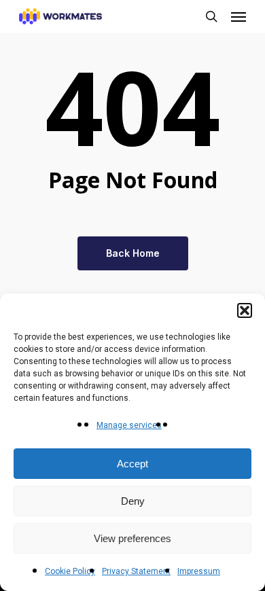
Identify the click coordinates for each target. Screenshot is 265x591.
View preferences (132, 538)
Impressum (198, 571)
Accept (132, 463)
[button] (244, 310)
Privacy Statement (136, 571)
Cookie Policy (70, 571)
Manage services (129, 425)
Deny (133, 501)
